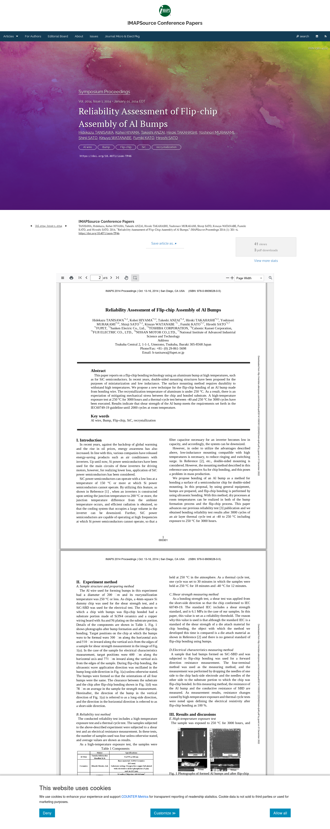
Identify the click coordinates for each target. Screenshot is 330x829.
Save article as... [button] (163, 243)
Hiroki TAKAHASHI (182, 132)
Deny (49, 813)
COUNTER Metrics (134, 796)
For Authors (33, 36)
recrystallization (166, 147)
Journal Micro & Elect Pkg (122, 36)
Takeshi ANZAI (153, 132)
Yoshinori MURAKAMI (216, 132)
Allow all (282, 813)
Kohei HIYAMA (127, 132)
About (79, 36)
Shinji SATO (88, 138)
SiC (144, 147)
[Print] (71, 277)
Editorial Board (58, 36)
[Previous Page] (86, 277)
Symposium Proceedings (104, 91)
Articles (8, 36)
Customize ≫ (166, 813)
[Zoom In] (232, 278)
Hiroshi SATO (167, 138)
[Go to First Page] (80, 277)
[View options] (62, 277)
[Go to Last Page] (117, 277)
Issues (94, 36)
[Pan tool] (126, 277)
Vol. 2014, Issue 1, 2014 (95, 101)
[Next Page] (111, 277)
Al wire (87, 147)
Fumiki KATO (143, 138)
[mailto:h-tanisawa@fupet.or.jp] (167, 352)
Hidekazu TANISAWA (96, 132)
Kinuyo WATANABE (115, 138)
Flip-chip (125, 147)
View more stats (266, 261)
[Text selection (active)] (135, 277)
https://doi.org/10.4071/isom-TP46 (106, 156)
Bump (106, 147)
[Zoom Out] (227, 278)
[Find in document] (270, 277)
